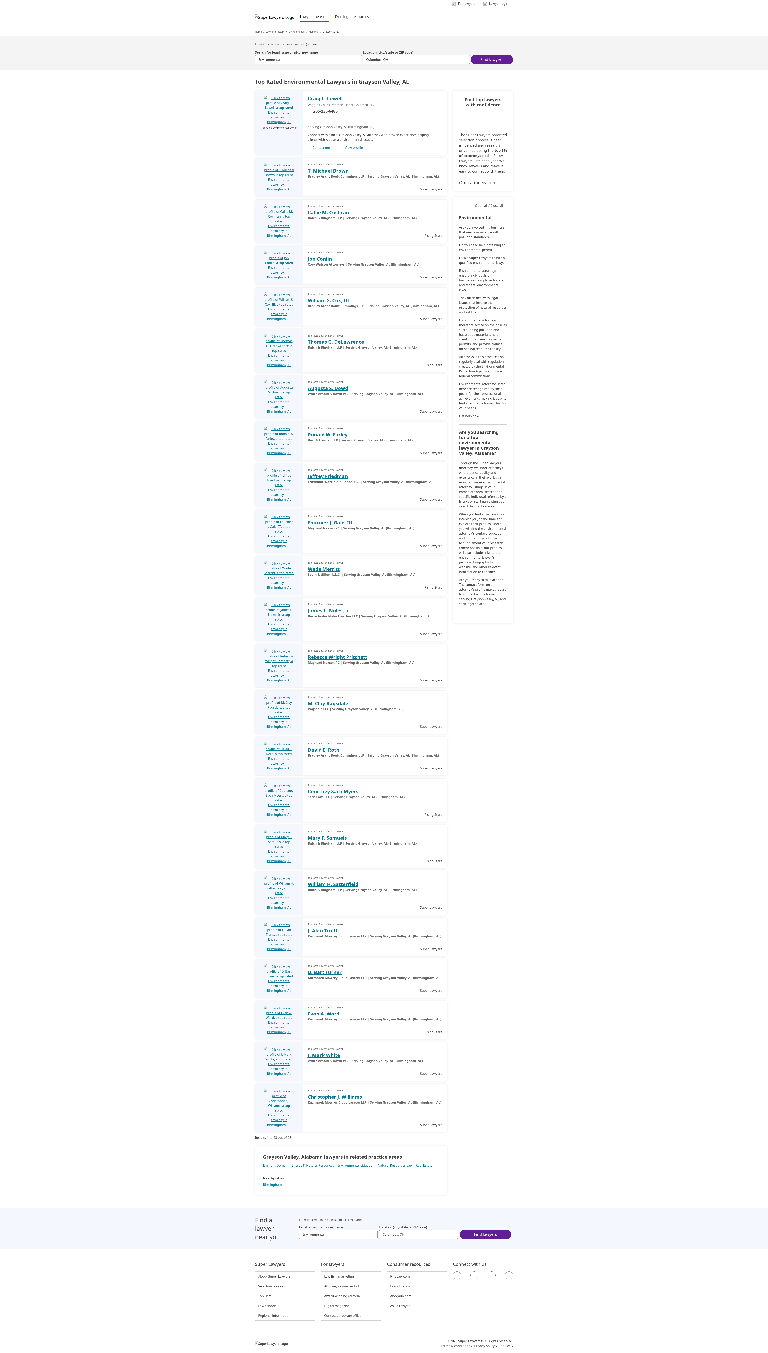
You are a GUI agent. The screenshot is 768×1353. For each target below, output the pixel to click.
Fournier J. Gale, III (330, 522)
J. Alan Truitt (323, 930)
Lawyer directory (275, 31)
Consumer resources (408, 1264)
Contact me (321, 147)
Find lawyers (491, 59)
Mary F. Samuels (327, 837)
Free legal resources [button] (352, 16)
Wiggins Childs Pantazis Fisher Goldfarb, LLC (341, 105)
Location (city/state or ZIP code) (388, 52)
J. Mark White (324, 1055)
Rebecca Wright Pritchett (337, 657)
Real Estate (424, 1165)
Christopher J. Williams (335, 1096)
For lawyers (332, 1264)
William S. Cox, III (328, 300)
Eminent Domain (275, 1165)
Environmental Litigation (356, 1165)
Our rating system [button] (478, 182)
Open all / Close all (489, 205)
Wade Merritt (324, 569)
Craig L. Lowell (325, 98)
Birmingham (272, 1184)
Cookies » (506, 1346)
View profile (354, 147)
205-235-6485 (325, 111)
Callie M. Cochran (328, 212)
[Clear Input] (357, 59)
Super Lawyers (270, 1264)
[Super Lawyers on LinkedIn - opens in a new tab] (509, 1275)
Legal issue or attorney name (321, 1227)
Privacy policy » (485, 1346)
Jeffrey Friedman (328, 476)
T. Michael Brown (328, 170)
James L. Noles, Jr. (329, 610)
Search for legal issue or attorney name (286, 52)
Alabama (314, 31)
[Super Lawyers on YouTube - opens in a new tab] (492, 1275)
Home (258, 31)
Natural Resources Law (395, 1165)
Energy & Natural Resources (313, 1165)
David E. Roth (323, 749)
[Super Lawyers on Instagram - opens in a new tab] (474, 1275)
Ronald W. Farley (328, 434)
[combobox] (308, 59)
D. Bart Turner (325, 972)
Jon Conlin (320, 258)
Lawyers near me (314, 16)
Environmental (296, 31)
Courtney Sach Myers (333, 791)
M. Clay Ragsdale (328, 703)
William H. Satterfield (333, 884)
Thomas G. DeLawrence (336, 341)
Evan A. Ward (323, 1013)
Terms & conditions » (457, 1346)
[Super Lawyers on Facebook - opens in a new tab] (457, 1275)
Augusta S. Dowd (328, 388)
